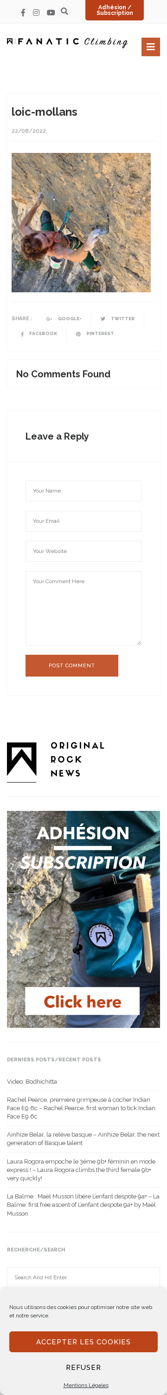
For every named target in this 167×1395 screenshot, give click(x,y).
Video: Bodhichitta (32, 1081)
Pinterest (99, 333)
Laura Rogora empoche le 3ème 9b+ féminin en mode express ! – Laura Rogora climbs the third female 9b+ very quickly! (81, 1170)
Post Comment (72, 666)
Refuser (83, 1367)
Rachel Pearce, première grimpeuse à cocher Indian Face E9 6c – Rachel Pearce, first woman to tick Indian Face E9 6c (81, 1108)
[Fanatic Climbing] (67, 43)
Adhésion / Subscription (114, 10)
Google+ (69, 318)
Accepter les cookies (83, 1342)
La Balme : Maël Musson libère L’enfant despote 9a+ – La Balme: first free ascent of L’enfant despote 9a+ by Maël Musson (83, 1205)
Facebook (42, 333)
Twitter (122, 318)
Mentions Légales (86, 1385)
